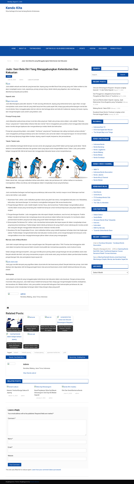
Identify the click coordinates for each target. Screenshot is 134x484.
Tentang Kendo (35, 48)
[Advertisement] (67, 30)
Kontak (92, 48)
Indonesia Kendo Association (103, 172)
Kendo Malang (98, 152)
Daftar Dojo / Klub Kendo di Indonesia (60, 48)
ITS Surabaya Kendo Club (102, 197)
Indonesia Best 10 (99, 127)
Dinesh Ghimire (34, 482)
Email (10, 447)
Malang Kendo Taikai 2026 (101, 108)
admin (21, 79)
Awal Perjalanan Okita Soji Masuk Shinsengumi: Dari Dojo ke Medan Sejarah (45, 393)
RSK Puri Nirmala (99, 228)
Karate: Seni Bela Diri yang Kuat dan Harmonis (17, 357)
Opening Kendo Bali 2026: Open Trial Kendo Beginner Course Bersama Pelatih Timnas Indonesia (110, 251)
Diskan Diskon (98, 215)
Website (10, 456)
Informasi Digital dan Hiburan (103, 130)
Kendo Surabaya (99, 157)
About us (22, 48)
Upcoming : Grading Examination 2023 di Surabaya (78, 357)
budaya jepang (39, 352)
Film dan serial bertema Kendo (72, 390)
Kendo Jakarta (98, 175)
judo (64, 352)
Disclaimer (103, 48)
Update (82, 48)
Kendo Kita (14, 8)
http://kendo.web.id (29, 373)
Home (14, 48)
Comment (12, 418)
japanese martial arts (53, 352)
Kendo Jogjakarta (99, 149)
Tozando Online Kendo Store (103, 230)
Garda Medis (98, 217)
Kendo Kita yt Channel (101, 177)
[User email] (8, 308)
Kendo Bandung (99, 147)
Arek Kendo (97, 192)
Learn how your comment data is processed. (46, 470)
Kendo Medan (98, 155)
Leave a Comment (33, 79)
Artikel (9, 76)
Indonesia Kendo (99, 144)
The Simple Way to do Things (103, 132)
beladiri (16, 352)
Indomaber (97, 225)
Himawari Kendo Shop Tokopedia (104, 220)
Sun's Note (97, 200)
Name (10, 439)
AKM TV (96, 169)
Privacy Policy (116, 48)
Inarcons (96, 222)
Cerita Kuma (98, 195)
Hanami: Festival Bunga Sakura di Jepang (18, 391)
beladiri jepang (26, 352)
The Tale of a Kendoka (101, 202)
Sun (94, 257)
